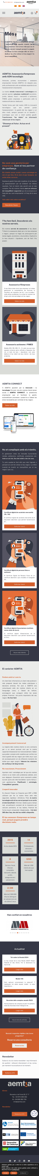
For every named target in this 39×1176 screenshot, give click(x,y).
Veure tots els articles (19, 1020)
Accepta (6, 1173)
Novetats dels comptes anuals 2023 (19, 1000)
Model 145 (19, 979)
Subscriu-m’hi (19, 1114)
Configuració (23, 1173)
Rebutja (14, 1173)
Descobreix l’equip (11, 205)
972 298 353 (9, 2)
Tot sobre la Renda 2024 (19, 957)
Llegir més (25, 970)
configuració (15, 1169)
